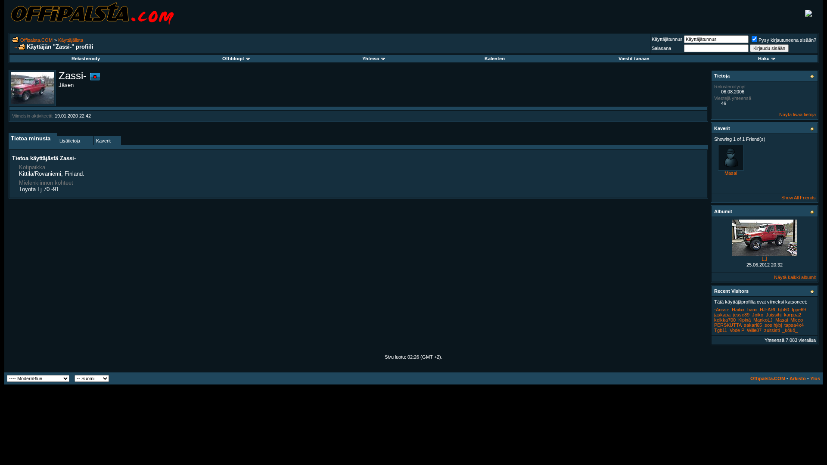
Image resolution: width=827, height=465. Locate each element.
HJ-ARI (767, 309)
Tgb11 (720, 330)
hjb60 (783, 309)
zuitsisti (772, 330)
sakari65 (753, 325)
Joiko (757, 314)
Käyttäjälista (70, 40)
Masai (730, 173)
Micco (796, 319)
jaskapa (722, 314)
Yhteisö (370, 58)
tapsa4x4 (794, 325)
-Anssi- (721, 309)
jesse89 (741, 314)
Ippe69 (799, 309)
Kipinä (744, 319)
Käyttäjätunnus (667, 39)
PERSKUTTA (727, 325)
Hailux (738, 309)
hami (752, 309)
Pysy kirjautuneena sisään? (787, 40)
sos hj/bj (773, 325)
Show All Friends (798, 197)
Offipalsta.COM (36, 40)
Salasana (661, 48)
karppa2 (792, 314)
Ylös (815, 378)
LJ (765, 259)
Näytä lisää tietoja (797, 114)
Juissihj (773, 314)
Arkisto (798, 378)
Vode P (737, 330)
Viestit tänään (634, 58)
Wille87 (754, 330)
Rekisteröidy (86, 58)
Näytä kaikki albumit (795, 277)
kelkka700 (725, 319)
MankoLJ (763, 319)
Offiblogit (233, 58)
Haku (764, 58)
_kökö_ (790, 330)
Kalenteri (495, 58)
